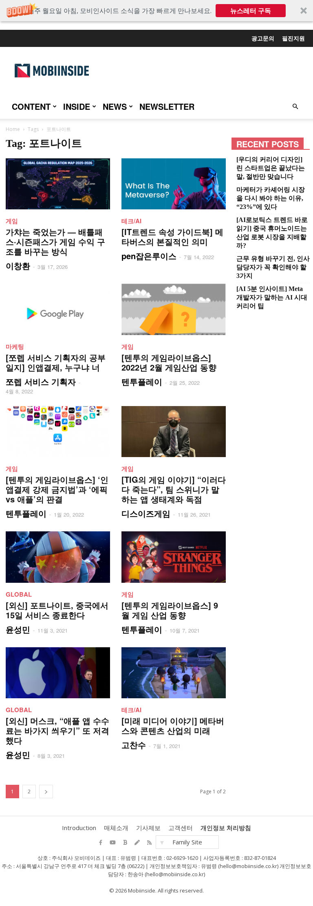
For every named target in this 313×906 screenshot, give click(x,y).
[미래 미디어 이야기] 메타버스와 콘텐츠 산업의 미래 (172, 725)
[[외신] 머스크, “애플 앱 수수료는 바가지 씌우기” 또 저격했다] (58, 672)
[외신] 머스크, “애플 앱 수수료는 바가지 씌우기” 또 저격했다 (57, 730)
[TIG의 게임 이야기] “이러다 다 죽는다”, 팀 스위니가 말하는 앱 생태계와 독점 (173, 489)
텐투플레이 (141, 381)
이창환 (18, 265)
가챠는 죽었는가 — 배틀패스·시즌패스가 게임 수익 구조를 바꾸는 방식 (55, 241)
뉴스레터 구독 (250, 10)
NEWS (115, 106)
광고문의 (262, 38)
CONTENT (31, 106)
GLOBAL (19, 594)
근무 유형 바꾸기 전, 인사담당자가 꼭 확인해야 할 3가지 (273, 267)
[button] (156, 10)
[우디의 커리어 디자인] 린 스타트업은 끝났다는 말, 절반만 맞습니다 (270, 168)
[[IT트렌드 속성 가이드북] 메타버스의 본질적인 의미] (173, 183)
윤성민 (18, 629)
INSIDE (76, 106)
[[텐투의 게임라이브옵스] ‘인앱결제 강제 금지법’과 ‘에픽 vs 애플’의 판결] (58, 431)
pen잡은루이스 (148, 256)
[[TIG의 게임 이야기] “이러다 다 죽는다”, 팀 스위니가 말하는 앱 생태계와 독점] (173, 431)
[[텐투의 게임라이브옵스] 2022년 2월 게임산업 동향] (173, 309)
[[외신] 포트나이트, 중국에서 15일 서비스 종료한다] (58, 556)
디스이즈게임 (145, 513)
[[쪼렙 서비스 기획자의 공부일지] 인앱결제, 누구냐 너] (58, 309)
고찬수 (133, 745)
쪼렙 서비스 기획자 (41, 381)
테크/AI (131, 220)
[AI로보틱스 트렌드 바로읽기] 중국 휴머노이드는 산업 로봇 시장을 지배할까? (272, 232)
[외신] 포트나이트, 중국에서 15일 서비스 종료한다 (57, 610)
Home (13, 129)
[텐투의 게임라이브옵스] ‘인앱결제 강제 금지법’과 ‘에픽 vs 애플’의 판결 (57, 489)
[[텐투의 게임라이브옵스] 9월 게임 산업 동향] (173, 556)
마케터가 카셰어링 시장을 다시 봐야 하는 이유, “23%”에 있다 (270, 198)
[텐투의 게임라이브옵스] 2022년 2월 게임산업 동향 (168, 362)
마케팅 (15, 346)
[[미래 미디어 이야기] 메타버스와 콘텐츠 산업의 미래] (173, 672)
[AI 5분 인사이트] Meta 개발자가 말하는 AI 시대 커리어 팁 (271, 297)
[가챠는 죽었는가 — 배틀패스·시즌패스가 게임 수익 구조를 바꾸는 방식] (58, 183)
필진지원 (293, 38)
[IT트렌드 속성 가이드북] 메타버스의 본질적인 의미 (172, 236)
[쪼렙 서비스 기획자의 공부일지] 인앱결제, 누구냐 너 (56, 362)
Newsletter (166, 106)
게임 (12, 220)
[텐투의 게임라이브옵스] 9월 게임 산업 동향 (169, 610)
